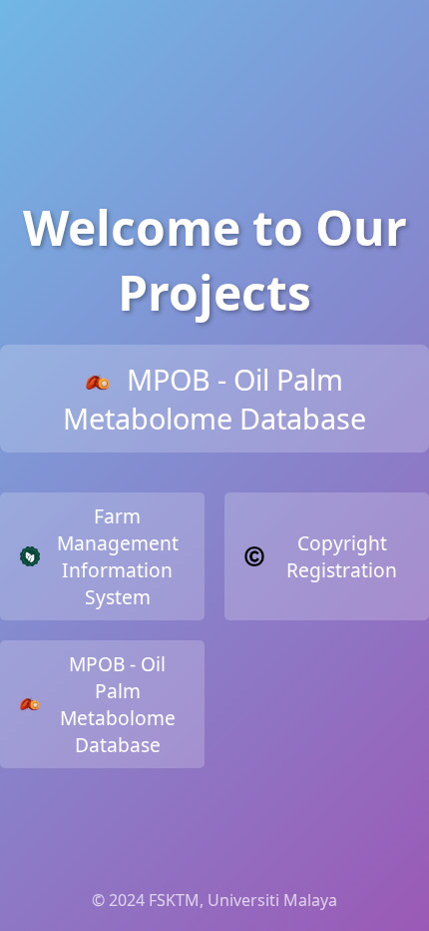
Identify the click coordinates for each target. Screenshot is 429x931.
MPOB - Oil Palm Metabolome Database (214, 399)
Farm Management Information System (118, 556)
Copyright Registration (341, 556)
